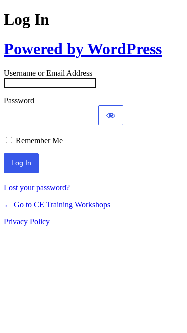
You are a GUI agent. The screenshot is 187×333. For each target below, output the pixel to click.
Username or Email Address (48, 73)
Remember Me (39, 140)
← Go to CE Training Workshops (57, 204)
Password (19, 100)
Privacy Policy (27, 221)
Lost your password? (37, 187)
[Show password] (110, 115)
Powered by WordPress (83, 49)
